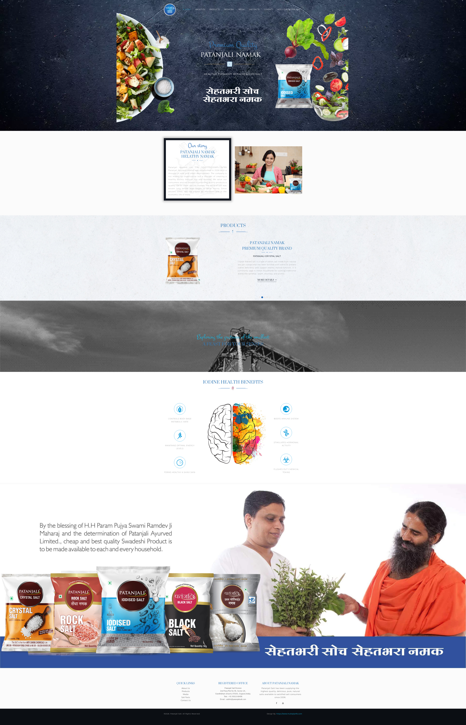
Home (188, 9)
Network (229, 9)
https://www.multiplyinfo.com (289, 714)
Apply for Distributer (288, 9)
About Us (200, 9)
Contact (268, 9)
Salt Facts (254, 9)
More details (196, 280)
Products (214, 9)
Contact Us (186, 700)
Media (241, 9)
